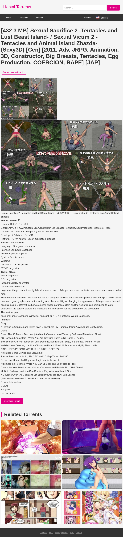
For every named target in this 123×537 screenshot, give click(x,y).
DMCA (79, 532)
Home (8, 17)
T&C (51, 532)
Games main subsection (14, 72)
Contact (43, 532)
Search (113, 8)
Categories (24, 17)
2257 (72, 532)
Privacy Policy (61, 532)
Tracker (39, 17)
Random (87, 17)
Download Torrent (12, 401)
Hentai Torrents (17, 7)
